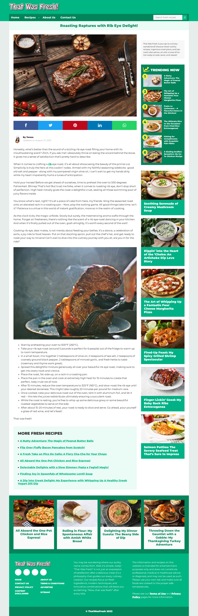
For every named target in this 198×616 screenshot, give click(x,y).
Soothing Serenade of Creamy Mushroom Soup (161, 207)
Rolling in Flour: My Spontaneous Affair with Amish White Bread (77, 536)
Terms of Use (158, 593)
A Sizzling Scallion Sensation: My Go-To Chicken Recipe (173, 153)
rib (50, 164)
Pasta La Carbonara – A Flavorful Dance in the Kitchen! (173, 109)
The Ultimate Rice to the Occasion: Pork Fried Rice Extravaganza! (173, 124)
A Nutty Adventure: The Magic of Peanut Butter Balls (56, 441)
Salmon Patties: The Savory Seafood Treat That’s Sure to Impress (161, 450)
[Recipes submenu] (39, 17)
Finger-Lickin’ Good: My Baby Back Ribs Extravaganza (162, 403)
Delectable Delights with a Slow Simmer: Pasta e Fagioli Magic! (64, 467)
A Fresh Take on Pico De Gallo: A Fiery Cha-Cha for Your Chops (63, 454)
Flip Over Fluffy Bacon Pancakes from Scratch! (52, 447)
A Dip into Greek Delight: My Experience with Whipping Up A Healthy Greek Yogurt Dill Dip (72, 482)
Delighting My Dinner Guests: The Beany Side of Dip (121, 534)
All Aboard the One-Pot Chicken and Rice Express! (55, 460)
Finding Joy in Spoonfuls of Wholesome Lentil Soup (56, 473)
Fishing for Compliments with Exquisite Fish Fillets (171, 140)
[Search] (184, 17)
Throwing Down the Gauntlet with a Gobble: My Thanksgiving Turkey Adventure (164, 537)
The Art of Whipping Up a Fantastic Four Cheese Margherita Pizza (172, 95)
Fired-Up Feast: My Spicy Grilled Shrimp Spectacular (160, 356)
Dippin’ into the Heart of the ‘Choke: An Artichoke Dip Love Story (161, 256)
